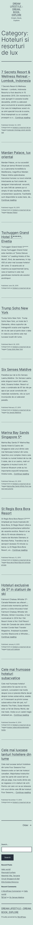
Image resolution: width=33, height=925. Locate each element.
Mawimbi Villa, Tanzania (10, 876)
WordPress (21, 917)
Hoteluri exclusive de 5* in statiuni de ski (16, 589)
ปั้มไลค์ (3, 897)
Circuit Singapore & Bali (10, 879)
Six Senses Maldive (16, 369)
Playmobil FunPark (8, 872)
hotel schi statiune (13, 649)
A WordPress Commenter (11, 891)
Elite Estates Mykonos (10, 882)
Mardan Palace (12, 212)
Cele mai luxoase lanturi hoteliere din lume (16, 754)
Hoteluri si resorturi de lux (21, 127)
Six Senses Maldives (14, 412)
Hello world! (6, 869)
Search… (4, 844)
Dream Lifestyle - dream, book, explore (16, 9)
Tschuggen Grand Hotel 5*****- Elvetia (15, 237)
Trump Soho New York (15, 349)
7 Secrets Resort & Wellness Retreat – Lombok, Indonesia (16, 76)
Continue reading (22, 118)
